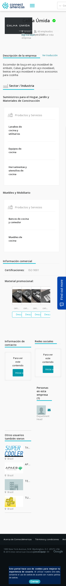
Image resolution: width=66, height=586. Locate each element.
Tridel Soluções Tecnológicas (28, 447)
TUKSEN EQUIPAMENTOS (28, 497)
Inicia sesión (19, 372)
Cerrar (34, 581)
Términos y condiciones (47, 539)
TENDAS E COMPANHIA (28, 481)
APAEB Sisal (28, 464)
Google (59, 550)
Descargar (21, 314)
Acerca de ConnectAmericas (18, 539)
